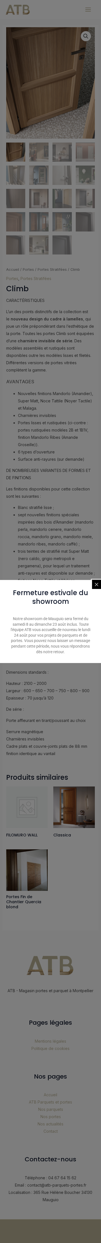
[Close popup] (96, 584)
